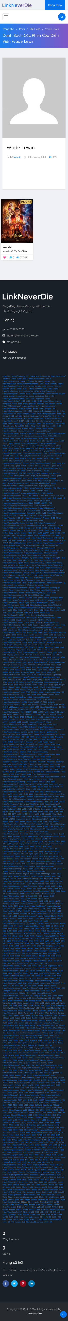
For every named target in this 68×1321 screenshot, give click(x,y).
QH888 (62, 801)
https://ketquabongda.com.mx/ (30, 630)
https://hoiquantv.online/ (31, 525)
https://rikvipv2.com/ (46, 727)
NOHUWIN (48, 1015)
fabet (30, 560)
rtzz (61, 928)
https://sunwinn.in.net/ (12, 665)
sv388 (25, 379)
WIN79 (61, 1020)
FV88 (10, 717)
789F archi (28, 968)
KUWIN (56, 796)
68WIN (61, 704)
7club (10, 1015)
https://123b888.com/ (37, 637)
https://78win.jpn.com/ (54, 903)
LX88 (27, 831)
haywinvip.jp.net (8, 734)
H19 (61, 787)
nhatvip (52, 747)
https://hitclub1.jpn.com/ (47, 724)
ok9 (24, 411)
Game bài (31, 513)
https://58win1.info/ (31, 804)
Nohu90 (40, 491)
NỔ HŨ (61, 538)
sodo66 (25, 722)
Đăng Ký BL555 (54, 953)
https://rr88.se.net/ (43, 421)
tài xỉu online (46, 466)
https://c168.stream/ (52, 879)
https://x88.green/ (9, 622)
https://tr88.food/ (43, 861)
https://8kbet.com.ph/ (17, 799)
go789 (61, 1010)
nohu (60, 652)
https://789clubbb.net (29, 1020)
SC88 (16, 565)
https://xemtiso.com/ (10, 859)
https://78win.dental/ (32, 991)
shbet (20, 622)
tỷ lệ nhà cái (31, 640)
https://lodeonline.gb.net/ (12, 488)
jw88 (15, 1005)
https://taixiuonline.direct (13, 779)
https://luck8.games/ (10, 834)
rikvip (25, 386)
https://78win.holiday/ (31, 908)
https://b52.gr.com (9, 1013)
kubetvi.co (55, 680)
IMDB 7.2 (26, 201)
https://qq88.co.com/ (10, 1090)
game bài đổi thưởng (16, 682)
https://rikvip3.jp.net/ (10, 729)
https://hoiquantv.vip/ (47, 523)
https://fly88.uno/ (27, 448)
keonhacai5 (58, 1033)
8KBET (63, 680)
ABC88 (40, 787)
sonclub (53, 986)
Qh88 (10, 677)
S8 (55, 635)
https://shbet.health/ (32, 657)
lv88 (13, 816)
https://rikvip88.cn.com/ (11, 864)
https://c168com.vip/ (11, 893)
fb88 (14, 560)
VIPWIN (6, 826)
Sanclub (50, 493)
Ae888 (4, 722)
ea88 (5, 1005)
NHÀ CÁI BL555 (31, 896)
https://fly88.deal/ (55, 565)
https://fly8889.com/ (42, 535)
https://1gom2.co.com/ (11, 580)
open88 (17, 443)
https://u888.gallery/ (18, 697)
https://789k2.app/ (26, 981)
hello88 (51, 841)
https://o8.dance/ (54, 906)
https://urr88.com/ (20, 1112)
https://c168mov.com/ (38, 605)
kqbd (57, 458)
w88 (4, 655)
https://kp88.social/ (30, 652)
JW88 (22, 861)
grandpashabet (49, 754)
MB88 (53, 1068)
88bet (48, 655)
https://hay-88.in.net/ (41, 680)
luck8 (26, 612)
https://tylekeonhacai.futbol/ (13, 398)
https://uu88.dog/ (43, 874)
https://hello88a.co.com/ (32, 677)
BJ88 (10, 884)
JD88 (28, 861)
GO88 (4, 451)
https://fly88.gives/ (49, 525)
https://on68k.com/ (56, 1090)
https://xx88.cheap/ (33, 1028)
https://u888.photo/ (20, 600)
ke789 (36, 612)
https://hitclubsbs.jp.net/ (12, 453)
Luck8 (51, 650)
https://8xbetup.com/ (11, 1030)
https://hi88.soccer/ (22, 1083)
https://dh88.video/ (54, 642)
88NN (33, 826)
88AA (14, 814)
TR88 (41, 856)
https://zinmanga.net (20, 376)
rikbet (52, 645)
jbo (37, 1065)
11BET (28, 1065)
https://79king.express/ (11, 406)
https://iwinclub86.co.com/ (33, 550)
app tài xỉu (7, 560)
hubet (28, 670)
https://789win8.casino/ (11, 625)
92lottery (42, 1010)
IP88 (9, 1043)
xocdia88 (31, 665)
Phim (22, 29)
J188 (28, 695)
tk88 (21, 515)
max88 (52, 426)
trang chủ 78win (39, 1043)
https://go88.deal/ (49, 451)
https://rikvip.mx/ (41, 662)
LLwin (60, 699)
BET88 (11, 774)
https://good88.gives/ (48, 707)
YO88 (55, 1020)
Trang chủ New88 (9, 1003)
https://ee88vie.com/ (10, 381)
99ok (49, 657)
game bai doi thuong (47, 973)
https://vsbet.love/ (28, 1078)
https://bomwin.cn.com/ (30, 580)
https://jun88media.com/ (12, 866)
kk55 (28, 839)
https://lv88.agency (18, 1115)
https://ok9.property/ (33, 518)
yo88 (10, 538)
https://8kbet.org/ (16, 461)
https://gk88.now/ (31, 1060)
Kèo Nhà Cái (44, 704)
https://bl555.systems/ (50, 590)
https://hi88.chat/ (9, 575)
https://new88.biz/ (49, 456)
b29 (34, 540)
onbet (52, 767)
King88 (62, 923)
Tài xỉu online (39, 849)
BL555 (19, 652)
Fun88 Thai (59, 794)
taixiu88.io (33, 647)
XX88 (23, 401)
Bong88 (44, 473)
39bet (50, 779)
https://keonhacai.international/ (14, 588)
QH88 (52, 896)
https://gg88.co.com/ (57, 453)
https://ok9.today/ (21, 973)
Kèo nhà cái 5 (59, 423)
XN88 (19, 871)
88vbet (59, 886)
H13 (13, 861)
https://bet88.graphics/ (11, 496)
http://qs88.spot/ (25, 891)
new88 (41, 777)
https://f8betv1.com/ (10, 971)
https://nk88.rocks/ (9, 1063)
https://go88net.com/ (49, 580)
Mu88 (4, 1023)
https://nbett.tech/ (15, 1000)
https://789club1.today (34, 682)
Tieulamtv (6, 762)
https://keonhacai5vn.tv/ (23, 1097)
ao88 (40, 533)
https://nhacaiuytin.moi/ (31, 555)
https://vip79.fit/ (25, 408)
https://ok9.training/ (30, 879)
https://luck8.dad (43, 665)
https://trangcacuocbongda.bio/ (15, 568)
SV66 (59, 1115)
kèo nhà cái (57, 421)
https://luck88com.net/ (11, 953)
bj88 (18, 518)
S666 (58, 744)
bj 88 (23, 695)
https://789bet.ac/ (56, 913)
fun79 (63, 983)
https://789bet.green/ (11, 1065)
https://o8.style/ (8, 535)
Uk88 (4, 1020)
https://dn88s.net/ (9, 759)
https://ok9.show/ (28, 672)
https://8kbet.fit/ (29, 933)
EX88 (35, 811)
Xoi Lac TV (58, 961)
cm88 (46, 491)
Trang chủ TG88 (9, 991)
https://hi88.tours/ (9, 792)
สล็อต (23, 471)
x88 (53, 535)
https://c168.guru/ (38, 1107)
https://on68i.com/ (53, 772)
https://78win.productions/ (12, 881)
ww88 (54, 637)
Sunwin (21, 538)
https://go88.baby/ (9, 570)
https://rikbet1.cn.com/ (36, 583)
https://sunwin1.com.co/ (11, 724)
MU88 (44, 513)
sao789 (58, 530)
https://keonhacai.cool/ (47, 515)
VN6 (49, 911)
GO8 (4, 931)
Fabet (28, 1018)
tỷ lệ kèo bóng (37, 1015)
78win (22, 381)
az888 (47, 744)
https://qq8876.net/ (51, 622)
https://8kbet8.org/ (49, 510)
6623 (35, 1023)
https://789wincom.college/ (32, 1068)
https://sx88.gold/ (9, 645)
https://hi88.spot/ (41, 951)
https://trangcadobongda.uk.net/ (27, 607)
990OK (62, 1025)
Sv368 (29, 446)
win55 (61, 784)
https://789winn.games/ (24, 938)
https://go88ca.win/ (10, 993)
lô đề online (53, 632)
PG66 (45, 702)
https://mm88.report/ (10, 704)
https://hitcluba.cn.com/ (11, 662)
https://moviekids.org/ (46, 617)
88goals (6, 426)
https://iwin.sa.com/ (26, 431)
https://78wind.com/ (55, 513)
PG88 (60, 456)
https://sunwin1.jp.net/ (11, 732)
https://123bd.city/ (37, 1088)
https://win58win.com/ (11, 966)
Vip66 (56, 389)
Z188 (37, 568)
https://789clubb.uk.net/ (11, 545)
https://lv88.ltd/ (39, 642)
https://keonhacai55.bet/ (12, 386)
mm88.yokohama (56, 864)
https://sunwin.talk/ (10, 441)
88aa (31, 941)
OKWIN (11, 1055)
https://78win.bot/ (45, 481)
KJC (58, 411)
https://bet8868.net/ (15, 968)
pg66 (41, 841)
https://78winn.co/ (44, 993)
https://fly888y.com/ (24, 734)
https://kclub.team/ (10, 421)
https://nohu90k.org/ (43, 981)
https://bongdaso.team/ (33, 553)
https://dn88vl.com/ (10, 981)
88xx (15, 610)
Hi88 (50, 1045)
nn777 (11, 448)
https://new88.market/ (11, 481)
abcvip (14, 936)
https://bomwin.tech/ (14, 418)
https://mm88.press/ (10, 433)
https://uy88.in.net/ (10, 699)
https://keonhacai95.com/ (40, 463)
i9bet (40, 468)
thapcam (29, 742)
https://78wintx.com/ (44, 538)
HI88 (59, 976)
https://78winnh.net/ (48, 391)
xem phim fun (54, 473)
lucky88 (55, 749)
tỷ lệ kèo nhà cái (36, 558)
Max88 (53, 476)
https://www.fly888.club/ (40, 483)
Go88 (41, 408)
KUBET (47, 988)
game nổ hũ (34, 600)
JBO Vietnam (27, 951)
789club (6, 466)
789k (45, 640)
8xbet (4, 685)
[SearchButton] (62, 17)
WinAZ (29, 889)
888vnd (11, 958)
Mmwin (62, 734)
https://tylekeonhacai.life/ (30, 456)
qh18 (16, 846)
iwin (12, 426)
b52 (27, 398)
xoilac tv (6, 379)
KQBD (26, 936)
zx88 (53, 956)
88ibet (37, 1112)
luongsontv (6, 403)
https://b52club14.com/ (43, 796)
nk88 (39, 695)
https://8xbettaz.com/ (11, 675)
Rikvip (33, 426)
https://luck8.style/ (9, 824)
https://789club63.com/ (27, 727)
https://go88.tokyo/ (43, 431)
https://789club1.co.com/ (11, 550)
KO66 (54, 1115)
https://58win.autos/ (10, 667)
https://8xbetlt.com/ (55, 583)
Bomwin (26, 463)
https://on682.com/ (10, 784)
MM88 (34, 401)
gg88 (4, 829)
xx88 (32, 398)
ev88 (4, 538)
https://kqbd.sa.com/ (10, 1035)
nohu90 (53, 550)
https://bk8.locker (17, 976)
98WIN (55, 821)
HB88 (24, 948)
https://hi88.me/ (8, 520)
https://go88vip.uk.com (11, 988)
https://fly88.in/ (19, 796)
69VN (48, 943)
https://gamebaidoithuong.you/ (14, 503)
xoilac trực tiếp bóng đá (27, 585)
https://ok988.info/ (9, 528)
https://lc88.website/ (28, 754)
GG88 (18, 438)
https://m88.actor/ (57, 712)
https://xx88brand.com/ (36, 433)
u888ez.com (13, 707)
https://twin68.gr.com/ (43, 799)
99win (4, 1112)
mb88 (46, 610)
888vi (4, 958)
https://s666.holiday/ (20, 764)
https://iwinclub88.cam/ (11, 851)
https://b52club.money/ (40, 476)
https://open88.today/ (11, 446)
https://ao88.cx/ (47, 759)
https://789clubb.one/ (51, 436)
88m (63, 941)
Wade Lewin (52, 29)
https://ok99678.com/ (54, 563)
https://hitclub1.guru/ (10, 747)
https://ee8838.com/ (19, 637)
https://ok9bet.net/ (10, 1095)
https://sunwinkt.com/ (29, 1102)
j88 (60, 707)
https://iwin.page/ (42, 570)
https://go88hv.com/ (57, 662)
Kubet (41, 692)
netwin (23, 998)
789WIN (46, 933)
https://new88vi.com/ (10, 1078)
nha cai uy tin (19, 423)
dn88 (46, 685)
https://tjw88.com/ (47, 1085)
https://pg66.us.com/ (50, 441)
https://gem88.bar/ (10, 408)
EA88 (56, 704)
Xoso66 (22, 394)
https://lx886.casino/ (41, 891)
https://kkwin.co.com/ (10, 712)
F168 (7, 500)
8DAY (55, 1015)
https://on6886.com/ (35, 1090)
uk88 (25, 560)
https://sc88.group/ (53, 448)
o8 (22, 518)
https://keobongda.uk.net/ (12, 923)
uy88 (38, 588)
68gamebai (51, 690)
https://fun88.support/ (32, 1050)
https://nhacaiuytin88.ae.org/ (14, 782)
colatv (5, 396)
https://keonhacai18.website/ (13, 523)
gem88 (6, 456)
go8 (4, 612)
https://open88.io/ (31, 926)
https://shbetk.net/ (9, 593)
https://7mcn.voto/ (9, 563)
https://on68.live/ (14, 839)
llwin (5, 839)
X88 (31, 849)
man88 (36, 983)
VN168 (24, 665)
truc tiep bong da (43, 376)
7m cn (26, 1013)
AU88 (32, 737)
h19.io (54, 814)
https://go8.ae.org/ (15, 829)
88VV (29, 680)
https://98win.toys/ (57, 824)
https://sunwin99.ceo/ (32, 451)
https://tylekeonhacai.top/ (53, 543)
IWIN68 (31, 588)
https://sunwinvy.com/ (11, 961)
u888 (9, 600)
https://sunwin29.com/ (29, 744)
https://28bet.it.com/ (39, 913)
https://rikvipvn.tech (10, 1025)
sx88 (20, 1005)
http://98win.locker (53, 1008)
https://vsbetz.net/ (23, 819)
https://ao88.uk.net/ (10, 752)
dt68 (10, 451)
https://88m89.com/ (29, 988)
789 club (45, 714)
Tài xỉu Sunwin (52, 1097)
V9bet (51, 458)
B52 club (45, 426)
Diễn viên (35, 29)
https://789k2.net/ (52, 859)
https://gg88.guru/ (9, 597)
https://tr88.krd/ (24, 1010)
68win (35, 660)
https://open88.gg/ (33, 953)
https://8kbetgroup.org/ (11, 933)
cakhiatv (40, 403)
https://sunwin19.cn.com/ (13, 436)
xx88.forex (6, 861)
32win (55, 834)
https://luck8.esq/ (41, 831)
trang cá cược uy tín (52, 558)
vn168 (45, 670)
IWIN (41, 384)
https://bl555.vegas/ (26, 1033)
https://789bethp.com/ (39, 602)
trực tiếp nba (50, 403)
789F (59, 806)
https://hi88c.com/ (9, 1073)
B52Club (60, 550)
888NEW (26, 627)
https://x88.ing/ (8, 632)
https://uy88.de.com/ (15, 655)
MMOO (10, 690)
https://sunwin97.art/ (53, 418)
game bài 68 (52, 1010)
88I (16, 585)
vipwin (59, 747)
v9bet (25, 389)
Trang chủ (8, 29)
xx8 (61, 881)
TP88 (4, 913)
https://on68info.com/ (34, 801)
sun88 (27, 1015)
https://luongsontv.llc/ (17, 660)
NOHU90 (41, 620)
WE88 (10, 685)
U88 (51, 801)
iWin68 (36, 734)
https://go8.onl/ (24, 759)
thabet (23, 533)
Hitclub (32, 441)
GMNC (33, 491)
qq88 (18, 687)
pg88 (56, 946)
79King (35, 496)
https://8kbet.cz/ (53, 931)
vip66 (50, 389)
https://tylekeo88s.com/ (32, 769)
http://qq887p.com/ (20, 941)
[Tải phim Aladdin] (17, 220)
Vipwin (16, 717)
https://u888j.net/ (55, 600)
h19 (36, 448)
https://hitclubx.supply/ (45, 615)
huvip (36, 851)
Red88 (34, 1018)
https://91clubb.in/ (44, 675)
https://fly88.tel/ (33, 473)
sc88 (4, 498)
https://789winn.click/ (10, 896)
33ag (34, 821)
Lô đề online (30, 538)
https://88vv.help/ (48, 893)
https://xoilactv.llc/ (41, 794)
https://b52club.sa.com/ (56, 433)
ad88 (4, 884)
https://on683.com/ (53, 1095)
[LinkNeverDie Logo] (17, 4)
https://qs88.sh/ (30, 923)
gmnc (40, 597)
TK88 (61, 749)
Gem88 (48, 1018)
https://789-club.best (11, 737)
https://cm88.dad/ (9, 431)
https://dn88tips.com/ (11, 901)
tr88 (4, 749)
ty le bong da (31, 617)
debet (9, 1097)
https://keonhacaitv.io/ (11, 702)
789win (38, 428)
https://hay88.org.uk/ (53, 792)
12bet (45, 1050)
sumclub (33, 620)
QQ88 (8, 941)
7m (53, 408)
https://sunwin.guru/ (54, 568)
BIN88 (35, 408)
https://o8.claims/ (9, 908)
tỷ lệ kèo (27, 1063)
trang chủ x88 (13, 739)
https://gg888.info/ (51, 936)
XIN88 (21, 849)
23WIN (42, 687)
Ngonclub (47, 488)
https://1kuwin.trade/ (27, 784)
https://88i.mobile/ (9, 757)
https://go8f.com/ (36, 1070)
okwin (46, 898)
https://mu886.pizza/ (10, 777)
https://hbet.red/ (49, 699)
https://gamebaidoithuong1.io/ (52, 729)
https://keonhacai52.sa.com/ (31, 1035)
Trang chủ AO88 (40, 995)
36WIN (20, 792)
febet (20, 936)
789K (21, 928)
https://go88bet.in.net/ (49, 734)
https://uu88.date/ (9, 806)
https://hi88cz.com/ (39, 1063)
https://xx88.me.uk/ (47, 406)
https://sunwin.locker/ (11, 401)
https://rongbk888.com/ (26, 413)
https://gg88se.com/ (10, 754)
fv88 (48, 956)
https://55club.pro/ (53, 687)
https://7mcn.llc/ (8, 518)
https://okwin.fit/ (26, 1048)
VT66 (33, 861)
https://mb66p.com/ (10, 391)
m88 (55, 784)
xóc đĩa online (14, 672)
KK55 (52, 849)
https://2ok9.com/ (57, 496)
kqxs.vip (5, 697)
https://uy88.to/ (58, 816)
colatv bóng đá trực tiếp (44, 396)
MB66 (28, 394)
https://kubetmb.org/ (39, 864)
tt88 (41, 610)
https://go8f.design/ (57, 685)
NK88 (20, 610)
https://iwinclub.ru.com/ (11, 428)
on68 (4, 742)
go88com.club (52, 732)
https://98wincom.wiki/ (55, 1058)
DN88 (58, 665)
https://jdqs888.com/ (41, 1075)
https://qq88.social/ (10, 978)
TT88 (4, 831)
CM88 (11, 476)
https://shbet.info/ (37, 563)
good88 (48, 876)
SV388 (54, 971)
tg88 (27, 602)
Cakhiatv (30, 903)
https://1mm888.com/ (56, 1028)
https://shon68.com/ (10, 1038)
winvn (57, 719)
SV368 (56, 799)
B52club (57, 528)
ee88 (34, 670)
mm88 (35, 1053)
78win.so (46, 518)
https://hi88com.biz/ (21, 709)
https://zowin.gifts (9, 1100)
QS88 (20, 563)
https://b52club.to (48, 607)
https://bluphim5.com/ (52, 401)
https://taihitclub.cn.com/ (12, 508)
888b (63, 841)
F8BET (12, 769)
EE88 (41, 520)
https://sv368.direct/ (37, 379)
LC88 (35, 632)
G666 (49, 806)
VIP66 (36, 391)
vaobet (41, 448)
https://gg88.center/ (25, 535)
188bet (41, 1038)
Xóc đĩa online (47, 423)
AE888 (31, 1112)
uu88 (25, 478)
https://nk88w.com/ (52, 851)
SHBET (21, 421)
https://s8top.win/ (42, 938)
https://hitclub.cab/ (26, 570)
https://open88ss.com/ (46, 1025)
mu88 (63, 610)
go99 (4, 610)
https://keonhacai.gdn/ (33, 436)
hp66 (4, 963)
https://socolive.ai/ (52, 804)
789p (44, 846)
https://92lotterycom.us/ (35, 593)
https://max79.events (52, 1023)
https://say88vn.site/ (10, 744)
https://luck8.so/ (8, 652)
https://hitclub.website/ (32, 416)
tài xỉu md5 (47, 1040)
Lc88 (46, 630)
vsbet (20, 560)
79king (12, 500)
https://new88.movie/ (10, 493)
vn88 (24, 680)
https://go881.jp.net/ (47, 486)
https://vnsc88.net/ (10, 602)
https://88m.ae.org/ (26, 757)
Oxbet (59, 1018)
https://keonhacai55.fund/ (41, 627)
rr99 (15, 1053)
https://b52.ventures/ (28, 747)
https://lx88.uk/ (8, 951)
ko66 (41, 792)
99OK (34, 966)
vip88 (22, 1015)
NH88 (61, 971)
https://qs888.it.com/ (40, 884)
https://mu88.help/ (9, 486)
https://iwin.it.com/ (9, 727)
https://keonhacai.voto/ (32, 453)
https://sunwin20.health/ (12, 874)
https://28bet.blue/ (29, 481)
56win (15, 1043)
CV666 (17, 998)
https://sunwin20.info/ (43, 834)
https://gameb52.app (51, 677)
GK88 (19, 879)
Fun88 (13, 379)
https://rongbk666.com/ (46, 413)
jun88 (21, 528)
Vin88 (41, 717)
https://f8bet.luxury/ (27, 1025)
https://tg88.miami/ (38, 911)
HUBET (29, 816)
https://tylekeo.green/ (42, 500)
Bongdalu (25, 558)
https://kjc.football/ (10, 473)
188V (37, 943)
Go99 (23, 675)
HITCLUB (39, 622)
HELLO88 (36, 1080)
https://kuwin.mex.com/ (27, 916)
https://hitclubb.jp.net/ (50, 545)
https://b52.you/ (57, 570)
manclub (26, 491)
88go (4, 1053)
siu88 (52, 533)
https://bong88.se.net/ (11, 558)
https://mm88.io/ (9, 413)
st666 (56, 809)
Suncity (28, 978)
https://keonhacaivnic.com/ (13, 647)
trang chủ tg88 (26, 739)
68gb (58, 607)
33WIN (48, 620)
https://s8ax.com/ (9, 983)
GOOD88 (27, 986)
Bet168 (5, 458)
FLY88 (58, 446)
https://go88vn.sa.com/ (43, 505)
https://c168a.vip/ (25, 1043)
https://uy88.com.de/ (41, 697)
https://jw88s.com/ (9, 849)
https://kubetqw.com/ (40, 774)
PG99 (39, 441)
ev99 (20, 645)
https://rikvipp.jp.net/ (10, 548)
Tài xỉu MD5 (19, 426)
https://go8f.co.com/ (20, 963)
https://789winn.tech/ (29, 901)
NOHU (62, 796)
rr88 (63, 533)
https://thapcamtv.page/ (51, 1030)
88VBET (42, 956)
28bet (45, 709)
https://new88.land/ (26, 806)
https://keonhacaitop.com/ (35, 461)
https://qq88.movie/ (10, 1048)
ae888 (4, 476)
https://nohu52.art (27, 714)
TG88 (21, 831)
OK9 (54, 498)
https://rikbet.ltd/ (49, 416)
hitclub (31, 386)
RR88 (14, 403)
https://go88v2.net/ (10, 787)
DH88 (36, 948)
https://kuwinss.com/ (10, 898)
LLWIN (41, 496)
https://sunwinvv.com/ (11, 695)
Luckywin (38, 635)
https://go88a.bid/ (29, 724)
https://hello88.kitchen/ (43, 578)
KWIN (41, 859)
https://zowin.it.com (52, 692)
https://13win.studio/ (26, 824)
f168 (54, 488)
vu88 (4, 764)
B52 (11, 456)
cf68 (48, 782)
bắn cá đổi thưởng (9, 1080)
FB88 (61, 597)
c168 (55, 538)
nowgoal (48, 408)
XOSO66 (56, 787)
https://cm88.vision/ (41, 478)
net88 (11, 491)
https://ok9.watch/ (39, 565)
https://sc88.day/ (56, 575)
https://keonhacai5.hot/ (29, 729)
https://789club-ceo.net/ (12, 573)
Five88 (41, 1018)
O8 (8, 627)
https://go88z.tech (9, 1107)
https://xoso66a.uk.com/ (11, 886)
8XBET (30, 662)
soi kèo (59, 403)
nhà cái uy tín (31, 381)
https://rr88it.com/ (50, 468)
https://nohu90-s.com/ (36, 871)
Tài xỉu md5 (38, 921)
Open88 (23, 690)
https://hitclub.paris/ (28, 1055)
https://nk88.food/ (30, 886)
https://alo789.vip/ (50, 1000)
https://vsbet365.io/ (40, 819)
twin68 (35, 687)
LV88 (54, 869)
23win (11, 458)
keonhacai (49, 647)
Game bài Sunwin (24, 1053)
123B (43, 809)
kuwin (13, 627)
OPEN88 (36, 446)
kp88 (32, 963)
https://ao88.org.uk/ (45, 1055)
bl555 (4, 640)
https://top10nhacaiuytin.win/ (44, 411)
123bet (23, 749)
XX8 (20, 767)
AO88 (42, 568)
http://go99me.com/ (10, 804)
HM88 (17, 690)
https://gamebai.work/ (31, 498)
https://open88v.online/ (11, 642)
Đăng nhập (55, 5)
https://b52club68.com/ (11, 583)
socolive (50, 386)
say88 (33, 709)
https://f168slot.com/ (29, 443)
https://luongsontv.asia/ (30, 1030)
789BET (37, 503)
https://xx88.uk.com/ (40, 752)
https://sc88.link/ (35, 702)
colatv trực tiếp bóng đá (55, 394)
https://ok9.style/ (51, 844)
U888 (22, 605)
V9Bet (16, 1015)
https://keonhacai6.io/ (48, 1065)
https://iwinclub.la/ (58, 376)
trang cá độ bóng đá (56, 1078)
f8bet (31, 503)
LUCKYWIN (25, 995)
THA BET (5, 976)
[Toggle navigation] (5, 16)
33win (59, 488)
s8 (39, 739)
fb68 (60, 1050)
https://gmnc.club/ (23, 650)
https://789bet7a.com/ (45, 719)
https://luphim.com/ (34, 471)
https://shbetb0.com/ (32, 510)
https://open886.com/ (47, 443)
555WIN (5, 956)
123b (13, 612)
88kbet (34, 898)
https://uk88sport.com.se (49, 836)
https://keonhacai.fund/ (38, 389)
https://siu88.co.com (22, 826)
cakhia (4, 590)
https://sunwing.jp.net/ (53, 682)
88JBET (26, 911)
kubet (19, 379)
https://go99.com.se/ (54, 829)
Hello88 (33, 787)
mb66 (47, 530)
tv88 (42, 804)
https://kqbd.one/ (49, 555)
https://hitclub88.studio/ (54, 717)
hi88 (5, 986)
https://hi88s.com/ (47, 446)
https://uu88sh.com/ (22, 876)
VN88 (26, 834)
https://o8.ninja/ (30, 515)
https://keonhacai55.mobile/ (54, 573)
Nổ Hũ (26, 829)
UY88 (36, 690)
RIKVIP (25, 428)
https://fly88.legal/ (46, 625)
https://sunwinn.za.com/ (28, 486)
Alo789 (12, 389)
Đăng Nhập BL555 (36, 958)
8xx (63, 411)
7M (43, 946)
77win (4, 565)
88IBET (19, 632)
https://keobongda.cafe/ (12, 478)
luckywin (51, 702)
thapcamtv (40, 398)
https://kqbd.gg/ (8, 809)
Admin (17, 157)
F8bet (5, 543)
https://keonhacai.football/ (27, 384)
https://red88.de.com (29, 836)
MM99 (5, 819)
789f (22, 712)
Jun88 (4, 443)
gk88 (45, 632)
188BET (10, 578)
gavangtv (32, 403)
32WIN (17, 889)
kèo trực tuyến (19, 640)
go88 (44, 386)
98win (24, 625)
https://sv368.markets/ (28, 844)
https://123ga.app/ (10, 844)
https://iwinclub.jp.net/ (31, 545)
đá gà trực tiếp (35, 764)
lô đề (63, 558)
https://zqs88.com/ (38, 906)
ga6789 (46, 533)
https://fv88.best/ (40, 961)
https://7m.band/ (51, 553)
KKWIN (10, 889)
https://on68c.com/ (52, 777)
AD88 (25, 767)
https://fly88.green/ (30, 520)
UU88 (29, 632)
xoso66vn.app (46, 816)
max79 (62, 836)
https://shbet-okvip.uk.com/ (13, 801)
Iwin (33, 458)
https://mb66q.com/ (10, 394)
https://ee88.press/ (27, 1008)
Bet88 (4, 448)
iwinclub (5, 438)
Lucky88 (5, 879)
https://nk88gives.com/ (33, 1000)
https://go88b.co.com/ (46, 548)
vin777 (4, 1015)
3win (9, 963)
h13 (13, 986)
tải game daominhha (29, 438)
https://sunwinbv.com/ (11, 1045)
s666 (10, 767)
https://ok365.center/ (30, 406)
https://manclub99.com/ (11, 463)
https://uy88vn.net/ (42, 1048)
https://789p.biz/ (42, 824)
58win (45, 540)
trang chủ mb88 (47, 737)
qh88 (25, 645)
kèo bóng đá (54, 951)
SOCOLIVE (21, 789)
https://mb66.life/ (38, 394)
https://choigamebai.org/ (12, 411)
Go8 (39, 966)
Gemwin (26, 573)
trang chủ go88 (45, 749)
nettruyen (6, 376)
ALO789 (44, 503)
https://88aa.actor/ (22, 476)
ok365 (59, 943)
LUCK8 (48, 1115)
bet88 (11, 416)
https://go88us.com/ (53, 1100)
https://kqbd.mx (15, 1110)
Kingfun (35, 704)
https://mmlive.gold (9, 615)
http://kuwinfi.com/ (20, 854)
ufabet (32, 376)
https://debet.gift (25, 1080)
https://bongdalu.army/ (11, 555)
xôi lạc (19, 389)
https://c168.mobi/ (53, 983)
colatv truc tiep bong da (18, 396)
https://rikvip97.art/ (36, 418)
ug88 (53, 744)
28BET (55, 856)
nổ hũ (21, 441)
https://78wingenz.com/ (11, 595)
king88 (42, 869)
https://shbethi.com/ (46, 508)
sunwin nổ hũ (19, 742)
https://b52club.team (17, 543)
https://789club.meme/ (45, 866)
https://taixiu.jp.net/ (28, 548)
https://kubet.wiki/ (32, 1095)
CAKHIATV (11, 789)
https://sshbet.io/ (30, 508)
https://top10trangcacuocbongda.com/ (17, 505)
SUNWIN (5, 620)
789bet (11, 590)
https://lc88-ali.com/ (10, 719)
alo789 (12, 772)
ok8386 (24, 702)
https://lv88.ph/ (50, 916)
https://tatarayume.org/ (12, 869)
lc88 (17, 816)
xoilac (47, 398)
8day (11, 533)
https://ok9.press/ (25, 575)
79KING (46, 471)
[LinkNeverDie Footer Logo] (27, 296)
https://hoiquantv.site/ (11, 525)
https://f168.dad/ (54, 605)
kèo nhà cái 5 (39, 772)
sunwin (48, 379)
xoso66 (60, 384)
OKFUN (19, 911)
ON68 (23, 704)
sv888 (4, 854)
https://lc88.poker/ (58, 1005)
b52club (12, 468)
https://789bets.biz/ (36, 595)
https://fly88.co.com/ (10, 605)
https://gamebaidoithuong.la (13, 617)
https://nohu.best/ (37, 829)
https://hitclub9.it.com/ (28, 685)
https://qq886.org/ (31, 1073)
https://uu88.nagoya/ (10, 692)
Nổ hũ (26, 488)
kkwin (41, 854)
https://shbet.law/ (9, 510)
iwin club (29, 523)
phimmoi (13, 918)
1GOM (27, 426)
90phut (21, 593)
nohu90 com (56, 948)
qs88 (51, 635)
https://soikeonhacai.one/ (49, 660)
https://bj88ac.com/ (37, 722)
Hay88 (19, 627)
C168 (29, 496)
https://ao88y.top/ (39, 998)
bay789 (58, 1048)
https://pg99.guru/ (10, 1008)
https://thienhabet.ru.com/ (18, 483)
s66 (50, 787)
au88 (10, 610)
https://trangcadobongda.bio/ (14, 513)
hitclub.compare (13, 749)
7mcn (39, 423)
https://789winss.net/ (10, 995)
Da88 (54, 1018)
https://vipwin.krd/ (9, 1010)
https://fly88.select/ (10, 515)
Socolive (34, 841)
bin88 (12, 438)
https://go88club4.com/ (30, 493)
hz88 (30, 660)
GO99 (19, 635)
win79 (46, 458)
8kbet (33, 421)
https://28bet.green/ (10, 841)
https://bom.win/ (36, 488)
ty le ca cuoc (31, 423)
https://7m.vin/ (15, 680)
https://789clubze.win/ (11, 471)
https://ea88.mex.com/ (28, 699)
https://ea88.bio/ (22, 590)
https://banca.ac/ (14, 498)
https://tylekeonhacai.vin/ (12, 553)
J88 (57, 655)
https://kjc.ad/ (8, 856)
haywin (52, 742)
